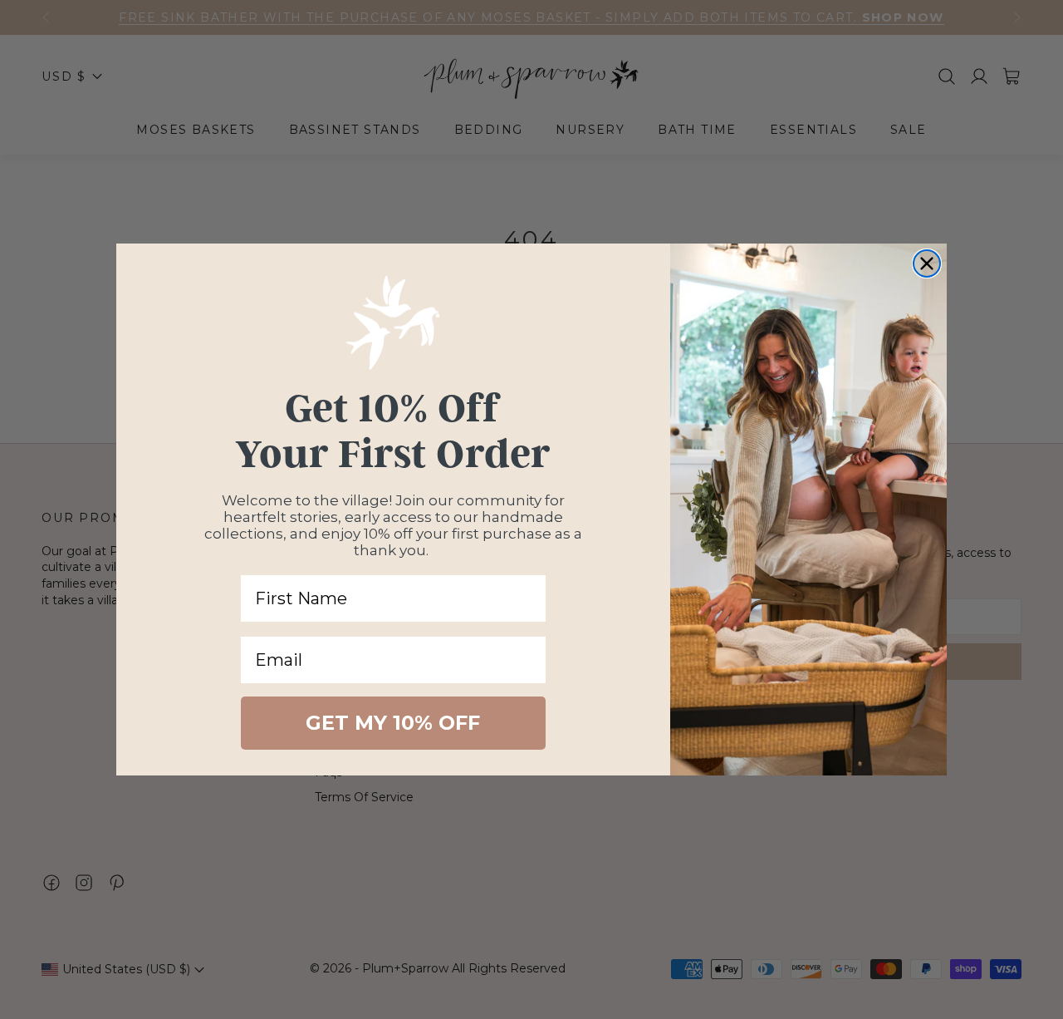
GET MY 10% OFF (393, 723)
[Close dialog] (927, 263)
